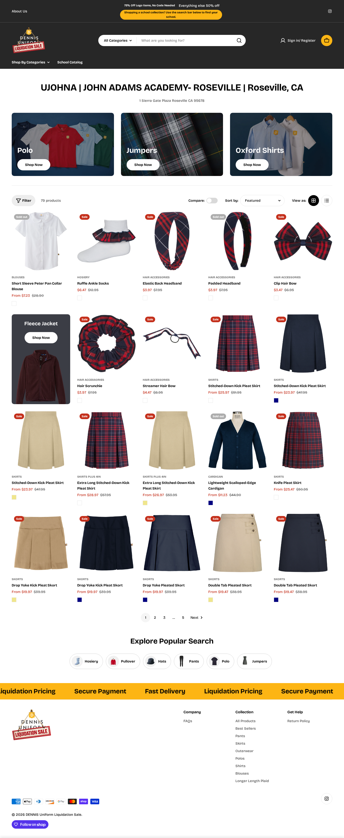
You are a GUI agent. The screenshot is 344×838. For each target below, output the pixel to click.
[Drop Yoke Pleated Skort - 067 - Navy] (145, 599)
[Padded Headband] (237, 241)
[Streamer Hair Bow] (172, 343)
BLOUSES (18, 277)
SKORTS (17, 579)
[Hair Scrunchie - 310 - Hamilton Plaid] (79, 400)
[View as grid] (313, 200)
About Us (19, 11)
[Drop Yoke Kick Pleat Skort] (41, 543)
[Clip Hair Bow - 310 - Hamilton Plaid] (276, 298)
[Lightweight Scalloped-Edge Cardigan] (237, 440)
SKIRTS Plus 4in (89, 476)
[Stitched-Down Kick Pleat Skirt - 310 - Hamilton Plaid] (210, 400)
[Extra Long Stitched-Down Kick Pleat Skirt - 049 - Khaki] (145, 503)
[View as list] (326, 200)
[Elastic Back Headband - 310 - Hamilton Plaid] (145, 298)
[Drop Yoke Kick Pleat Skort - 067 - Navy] (79, 599)
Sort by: (231, 200)
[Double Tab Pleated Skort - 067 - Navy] (276, 599)
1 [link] (145, 617)
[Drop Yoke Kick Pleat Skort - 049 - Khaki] (14, 599)
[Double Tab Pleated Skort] (237, 543)
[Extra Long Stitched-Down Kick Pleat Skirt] (106, 440)
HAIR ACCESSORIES (156, 277)
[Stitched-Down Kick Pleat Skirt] (237, 343)
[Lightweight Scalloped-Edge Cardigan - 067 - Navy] (210, 503)
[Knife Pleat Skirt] (303, 440)
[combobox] (172, 40)
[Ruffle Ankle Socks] (106, 241)
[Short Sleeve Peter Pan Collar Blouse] (41, 241)
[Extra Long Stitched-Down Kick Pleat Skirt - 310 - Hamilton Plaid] (79, 503)
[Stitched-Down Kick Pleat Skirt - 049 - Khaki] (14, 497)
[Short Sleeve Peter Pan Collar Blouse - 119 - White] (14, 303)
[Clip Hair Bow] (303, 241)
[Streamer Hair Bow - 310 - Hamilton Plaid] (145, 400)
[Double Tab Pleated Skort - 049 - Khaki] (210, 599)
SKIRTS (213, 379)
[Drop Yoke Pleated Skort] (172, 543)
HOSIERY (83, 277)
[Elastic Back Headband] (172, 241)
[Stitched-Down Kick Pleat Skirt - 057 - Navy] (276, 400)
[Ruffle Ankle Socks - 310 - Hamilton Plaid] (79, 298)
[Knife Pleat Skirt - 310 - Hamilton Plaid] (276, 497)
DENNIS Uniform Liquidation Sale (53, 814)
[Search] (239, 40)
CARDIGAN (215, 476)
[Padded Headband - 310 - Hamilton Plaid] (210, 298)
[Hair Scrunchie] (106, 343)
